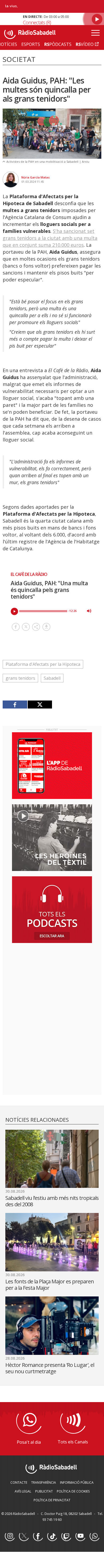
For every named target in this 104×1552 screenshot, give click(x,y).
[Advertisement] (52, 981)
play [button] (14, 611)
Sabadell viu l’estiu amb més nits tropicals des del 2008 (52, 1201)
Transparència (43, 1482)
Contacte (18, 1482)
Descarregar (46, 627)
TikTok (52, 1536)
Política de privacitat (52, 1500)
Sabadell (52, 678)
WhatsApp (94, 1536)
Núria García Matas (35, 177)
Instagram (9, 1536)
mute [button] (89, 611)
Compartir (36, 627)
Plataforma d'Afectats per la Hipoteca (43, 664)
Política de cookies (73, 1491)
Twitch (66, 1536)
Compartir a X (26, 627)
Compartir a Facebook (16, 627)
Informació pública (77, 1482)
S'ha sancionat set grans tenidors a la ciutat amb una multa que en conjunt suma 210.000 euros (50, 238)
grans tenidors (20, 678)
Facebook (37, 1536)
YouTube (80, 1536)
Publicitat (44, 1491)
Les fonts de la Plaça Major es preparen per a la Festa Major (49, 1284)
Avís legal (23, 1491)
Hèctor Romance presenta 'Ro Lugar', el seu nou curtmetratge (49, 1368)
